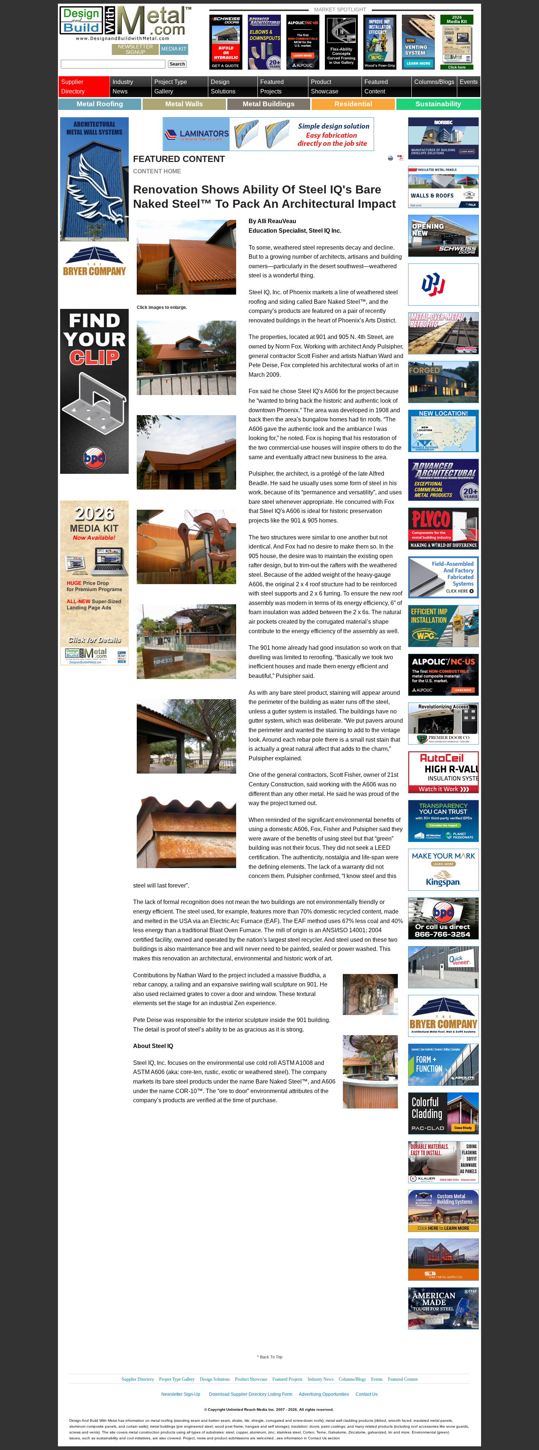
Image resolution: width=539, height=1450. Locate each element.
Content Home (157, 171)
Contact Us (367, 1394)
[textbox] (113, 64)
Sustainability (438, 104)
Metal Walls (184, 104)
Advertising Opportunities (324, 1394)
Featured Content (376, 87)
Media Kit (174, 49)
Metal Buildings (269, 104)
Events (469, 82)
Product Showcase (324, 87)
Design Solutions (223, 87)
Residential (353, 104)
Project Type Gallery (170, 87)
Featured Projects (272, 87)
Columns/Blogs (434, 82)
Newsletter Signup (135, 49)
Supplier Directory (73, 87)
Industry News (123, 87)
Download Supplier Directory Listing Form (250, 1394)
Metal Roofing (100, 104)
